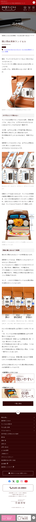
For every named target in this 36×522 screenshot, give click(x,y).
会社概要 (3, 463)
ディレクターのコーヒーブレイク (12, 49)
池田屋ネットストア (6, 467)
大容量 (6, 51)
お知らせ (3, 443)
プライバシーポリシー (7, 457)
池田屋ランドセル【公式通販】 (9, 35)
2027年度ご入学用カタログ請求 (9, 433)
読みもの (27, 35)
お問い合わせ (4, 447)
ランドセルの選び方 (27, 49)
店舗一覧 (3, 440)
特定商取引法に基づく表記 (8, 460)
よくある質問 (4, 450)
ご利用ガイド (4, 453)
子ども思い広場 (20, 35)
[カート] (29, 8)
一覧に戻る (18, 403)
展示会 (3, 437)
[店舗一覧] (25, 8)
